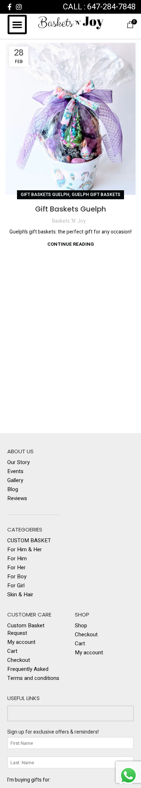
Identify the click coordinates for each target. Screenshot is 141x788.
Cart (12, 651)
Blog (12, 489)
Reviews (17, 498)
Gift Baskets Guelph (45, 194)
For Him (17, 558)
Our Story (18, 462)
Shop (81, 625)
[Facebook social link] (9, 6)
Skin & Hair (20, 594)
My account (21, 642)
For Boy (16, 576)
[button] (17, 24)
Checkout (18, 660)
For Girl (16, 585)
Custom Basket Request (25, 629)
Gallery (15, 480)
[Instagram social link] (19, 6)
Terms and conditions (33, 678)
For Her (16, 567)
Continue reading (70, 244)
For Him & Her (24, 549)
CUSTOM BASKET (29, 540)
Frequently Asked (27, 669)
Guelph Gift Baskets (96, 194)
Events (15, 471)
